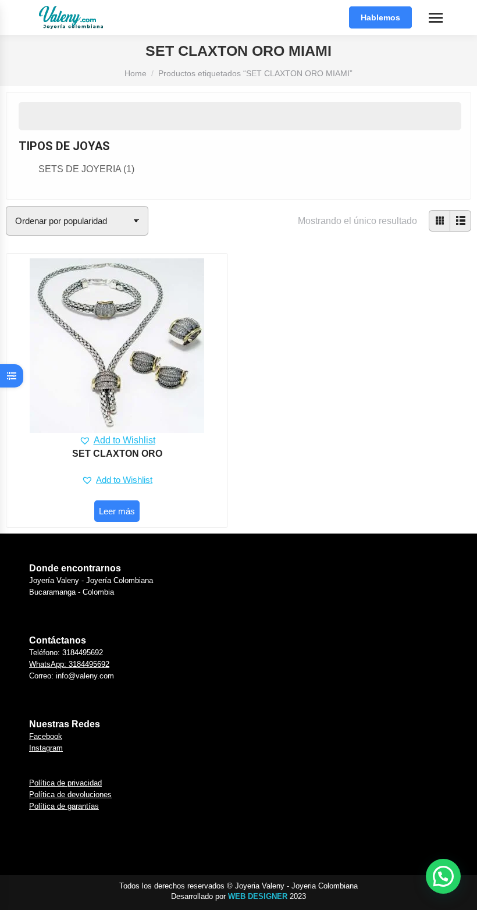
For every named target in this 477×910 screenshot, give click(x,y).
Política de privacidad (65, 783)
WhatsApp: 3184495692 (69, 664)
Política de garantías (64, 806)
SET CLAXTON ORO (117, 453)
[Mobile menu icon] (435, 18)
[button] (117, 440)
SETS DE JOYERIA (86, 169)
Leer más (117, 511)
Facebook (45, 736)
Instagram (46, 748)
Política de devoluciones (70, 794)
